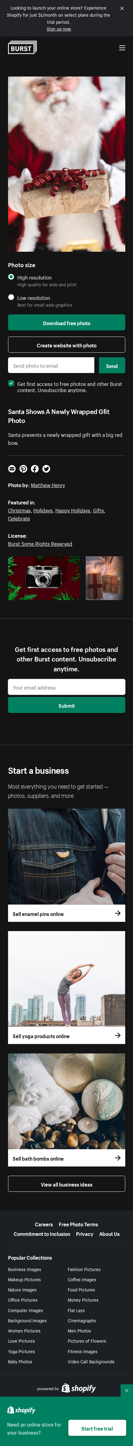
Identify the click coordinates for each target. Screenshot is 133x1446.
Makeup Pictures (24, 1279)
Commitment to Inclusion (42, 1233)
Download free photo (66, 322)
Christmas (19, 510)
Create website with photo (67, 345)
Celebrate (19, 518)
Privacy (84, 1233)
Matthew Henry (48, 484)
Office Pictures (22, 1299)
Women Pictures (24, 1330)
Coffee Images (82, 1279)
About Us (109, 1233)
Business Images (24, 1269)
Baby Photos (20, 1361)
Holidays (43, 510)
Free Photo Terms (78, 1224)
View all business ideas (66, 1184)
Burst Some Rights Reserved (40, 543)
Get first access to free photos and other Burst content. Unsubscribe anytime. (69, 386)
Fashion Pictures (84, 1269)
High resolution (34, 277)
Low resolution (33, 297)
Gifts (98, 510)
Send (112, 365)
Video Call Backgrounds (91, 1361)
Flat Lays (76, 1310)
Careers (44, 1224)
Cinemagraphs (82, 1320)
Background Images (27, 1320)
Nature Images (22, 1289)
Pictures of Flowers (87, 1340)
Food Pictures (81, 1289)
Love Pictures (21, 1340)
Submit (66, 705)
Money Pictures (83, 1299)
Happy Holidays (72, 510)
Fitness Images (82, 1351)
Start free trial (97, 1428)
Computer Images (25, 1310)
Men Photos (79, 1330)
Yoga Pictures (21, 1351)
